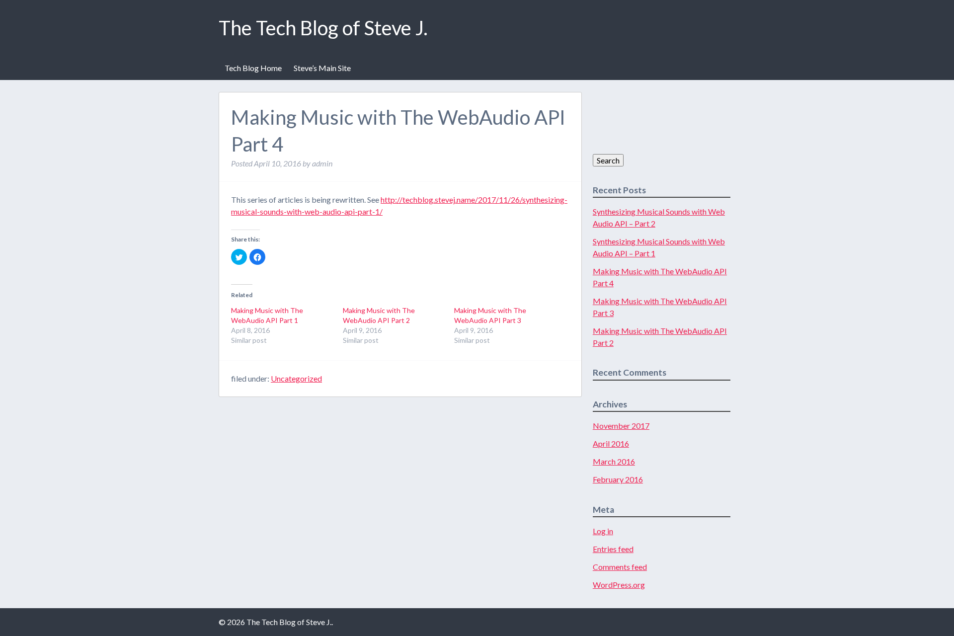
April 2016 (611, 443)
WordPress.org (619, 584)
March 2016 (614, 461)
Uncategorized (296, 378)
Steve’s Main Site (322, 68)
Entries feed (613, 549)
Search (608, 160)
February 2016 (618, 479)
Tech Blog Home (253, 68)
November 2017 (621, 425)
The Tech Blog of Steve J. (323, 28)
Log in (603, 531)
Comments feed (620, 566)
